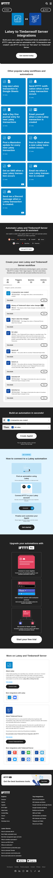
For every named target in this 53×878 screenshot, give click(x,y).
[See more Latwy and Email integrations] (12, 697)
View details (10, 300)
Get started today (26, 56)
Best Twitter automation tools (9, 834)
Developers (10, 867)
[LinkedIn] (19, 871)
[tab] (7, 281)
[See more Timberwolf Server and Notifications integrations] (12, 759)
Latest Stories (6, 828)
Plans (2, 818)
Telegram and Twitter (38, 821)
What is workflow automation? (9, 839)
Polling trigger (16, 294)
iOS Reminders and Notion (39, 815)
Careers (17, 867)
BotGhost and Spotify (38, 810)
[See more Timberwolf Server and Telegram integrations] (39, 752)
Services (3, 799)
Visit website (9, 682)
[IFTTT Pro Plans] (42, 306)
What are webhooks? (6, 845)
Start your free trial (26, 639)
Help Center (4, 810)
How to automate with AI (7, 831)
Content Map (4, 813)
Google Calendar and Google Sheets (42, 805)
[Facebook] (15, 871)
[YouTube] (27, 871)
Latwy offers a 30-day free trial (31, 678)
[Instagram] (23, 871)
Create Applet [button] (26, 436)
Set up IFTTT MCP (26, 249)
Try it (44, 300)
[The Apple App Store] (21, 860)
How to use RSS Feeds (7, 842)
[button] (51, 4)
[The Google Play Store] (31, 861)
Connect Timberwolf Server (16, 741)
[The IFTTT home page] (5, 3)
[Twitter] (31, 871)
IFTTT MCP (4, 807)
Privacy (38, 867)
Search (3, 815)
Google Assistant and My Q (40, 807)
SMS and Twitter (37, 813)
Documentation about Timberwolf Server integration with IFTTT (22, 733)
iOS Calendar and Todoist (39, 818)
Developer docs (5, 821)
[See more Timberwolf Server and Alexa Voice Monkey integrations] (26, 752)
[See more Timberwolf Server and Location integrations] (39, 759)
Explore (3, 796)
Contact (33, 867)
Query (14, 307)
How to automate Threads (8, 850)
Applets (3, 805)
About (43, 867)
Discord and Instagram (38, 799)
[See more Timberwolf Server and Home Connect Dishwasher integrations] (26, 759)
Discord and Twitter (38, 823)
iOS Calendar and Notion (39, 802)
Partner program (24, 867)
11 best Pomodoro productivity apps (10, 847)
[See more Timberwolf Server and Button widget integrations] (12, 752)
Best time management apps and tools (11, 836)
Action (14, 334)
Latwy (9, 31)
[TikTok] (35, 871)
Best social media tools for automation (11, 855)
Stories (3, 802)
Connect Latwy (13, 686)
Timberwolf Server (33, 31)
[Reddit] (39, 871)
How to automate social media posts (10, 853)
